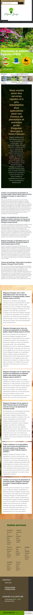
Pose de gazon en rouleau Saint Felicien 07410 (9, 552)
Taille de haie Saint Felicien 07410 (18, 551)
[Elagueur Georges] (11, 12)
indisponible (5, 22)
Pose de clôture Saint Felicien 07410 (18, 566)
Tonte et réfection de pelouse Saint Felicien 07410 (18, 536)
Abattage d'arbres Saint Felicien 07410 (9, 566)
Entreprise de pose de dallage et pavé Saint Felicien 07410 (10, 537)
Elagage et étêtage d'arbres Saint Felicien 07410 (27, 553)
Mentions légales (27, 613)
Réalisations (7, 69)
